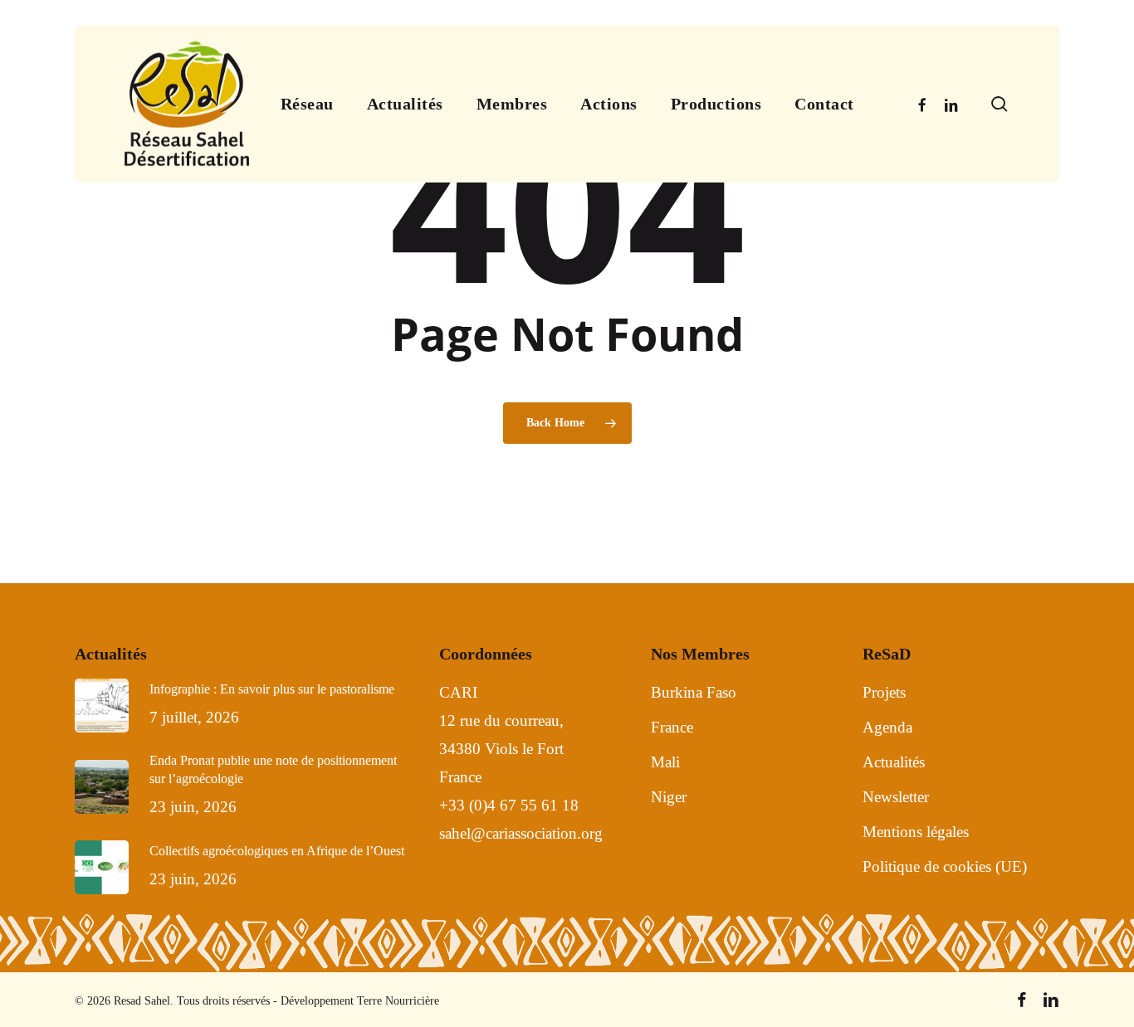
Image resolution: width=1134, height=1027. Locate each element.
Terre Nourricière (398, 1001)
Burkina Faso (693, 692)
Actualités (894, 762)
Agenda (887, 727)
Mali (665, 762)
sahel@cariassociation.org (523, 833)
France (672, 727)
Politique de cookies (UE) (945, 866)
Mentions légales (916, 831)
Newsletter (896, 797)
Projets (884, 692)
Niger (669, 797)
